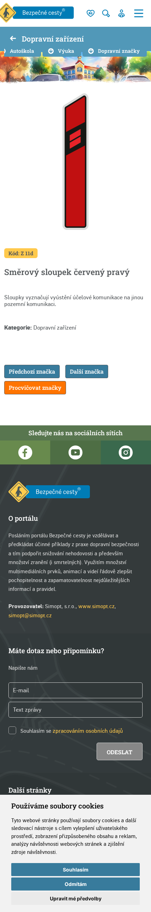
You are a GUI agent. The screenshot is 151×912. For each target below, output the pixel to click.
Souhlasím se (35, 730)
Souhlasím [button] (75, 870)
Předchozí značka (32, 371)
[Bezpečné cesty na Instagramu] (126, 452)
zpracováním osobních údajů (88, 730)
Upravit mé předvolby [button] (75, 898)
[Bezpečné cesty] (49, 493)
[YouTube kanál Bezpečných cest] (75, 452)
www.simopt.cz (96, 606)
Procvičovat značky (35, 387)
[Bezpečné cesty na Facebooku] (25, 452)
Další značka (87, 371)
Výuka (66, 51)
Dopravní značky (119, 51)
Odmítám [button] (76, 884)
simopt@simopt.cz (30, 615)
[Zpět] (13, 39)
